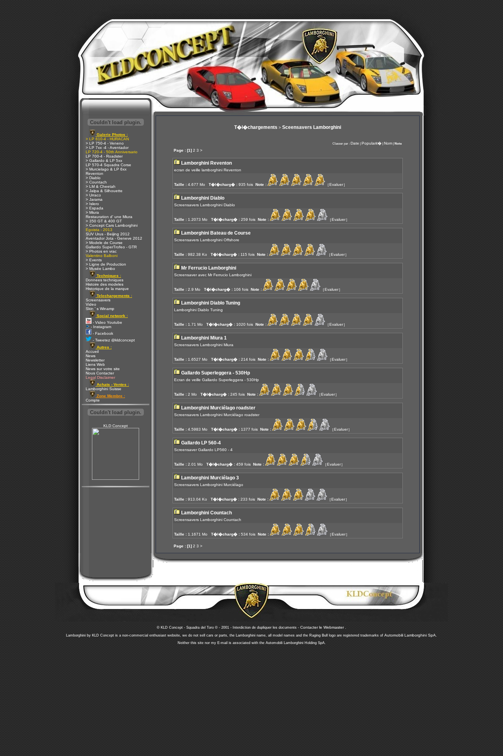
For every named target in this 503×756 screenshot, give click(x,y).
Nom (388, 143)
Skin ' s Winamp (100, 308)
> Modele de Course (104, 242)
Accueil (92, 351)
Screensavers (98, 300)
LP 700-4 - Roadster (104, 156)
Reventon (94, 173)
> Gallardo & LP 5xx (104, 160)
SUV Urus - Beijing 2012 (108, 234)
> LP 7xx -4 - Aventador (107, 147)
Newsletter (95, 360)
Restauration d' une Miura (109, 217)
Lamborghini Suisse (103, 389)
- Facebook (102, 333)
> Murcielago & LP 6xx (106, 169)
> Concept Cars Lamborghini (112, 225)
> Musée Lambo (100, 268)
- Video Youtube (107, 322)
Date (355, 143)
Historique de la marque (107, 288)
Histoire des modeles (104, 284)
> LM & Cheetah (101, 186)
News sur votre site (103, 369)
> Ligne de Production (106, 264)
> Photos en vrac (101, 251)
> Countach (96, 182)
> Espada (94, 208)
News (90, 356)
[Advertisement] (251, 698)
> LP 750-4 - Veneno (105, 143)
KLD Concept (115, 426)
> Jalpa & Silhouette (104, 191)
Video (91, 304)
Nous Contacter (100, 373)
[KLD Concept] (115, 478)
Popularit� (372, 143)
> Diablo (93, 178)
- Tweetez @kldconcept (113, 340)
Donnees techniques (104, 280)
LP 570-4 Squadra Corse (108, 165)
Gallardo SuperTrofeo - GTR (111, 247)
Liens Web (95, 364)
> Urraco (93, 195)
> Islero (92, 204)
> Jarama (94, 199)
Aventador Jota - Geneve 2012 (114, 238)
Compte (93, 400)
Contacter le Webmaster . (323, 627)
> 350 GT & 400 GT (104, 221)
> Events (94, 260)
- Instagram (100, 327)
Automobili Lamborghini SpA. (410, 635)
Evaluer (336, 184)
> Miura (92, 212)
